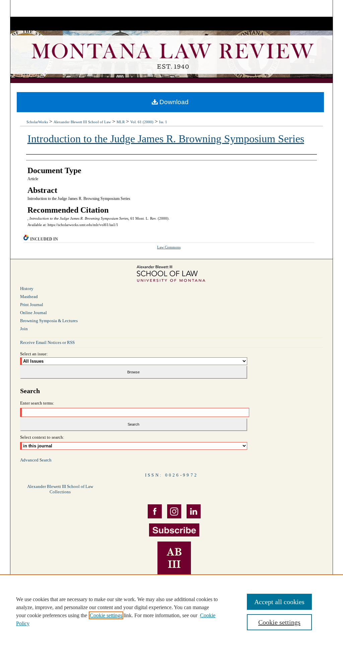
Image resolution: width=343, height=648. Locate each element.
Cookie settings (106, 615)
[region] (171, 611)
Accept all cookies (279, 601)
